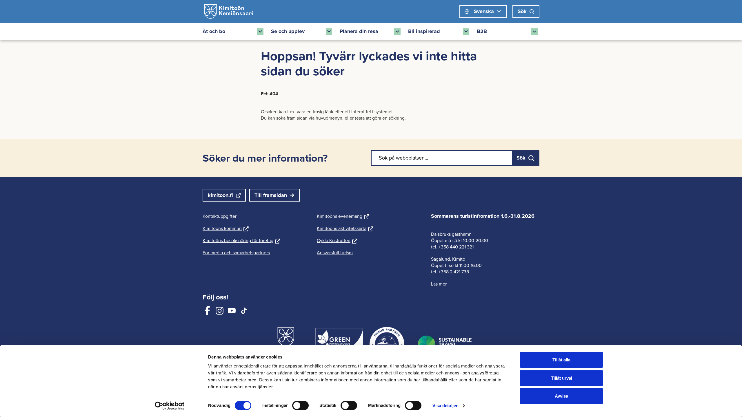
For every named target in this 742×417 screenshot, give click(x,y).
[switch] (300, 405)
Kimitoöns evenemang (343, 216)
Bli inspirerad (424, 31)
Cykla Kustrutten (337, 240)
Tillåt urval (561, 378)
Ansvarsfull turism (335, 252)
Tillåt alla (561, 359)
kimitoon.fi (220, 195)
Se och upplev (288, 31)
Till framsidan (270, 195)
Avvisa (561, 396)
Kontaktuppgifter (220, 216)
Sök (522, 11)
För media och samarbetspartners (236, 252)
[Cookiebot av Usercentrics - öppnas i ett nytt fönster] (169, 405)
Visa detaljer (445, 405)
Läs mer (439, 284)
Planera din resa (359, 31)
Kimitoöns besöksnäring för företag (241, 240)
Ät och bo (214, 31)
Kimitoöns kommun (226, 228)
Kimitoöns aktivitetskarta (345, 228)
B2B (482, 31)
